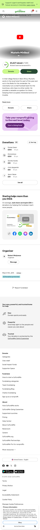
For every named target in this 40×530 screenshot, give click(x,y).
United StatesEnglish (21, 459)
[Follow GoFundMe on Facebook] (3, 466)
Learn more (31, 5)
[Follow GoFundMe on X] (11, 466)
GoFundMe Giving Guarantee (18, 338)
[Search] (3, 11)
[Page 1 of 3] (18, 55)
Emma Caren (12, 147)
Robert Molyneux (14, 255)
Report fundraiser (21, 288)
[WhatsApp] (20, 233)
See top (33, 142)
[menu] (36, 11)
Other (19, 273)
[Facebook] (15, 233)
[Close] (36, 4)
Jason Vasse (12, 174)
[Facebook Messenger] (25, 233)
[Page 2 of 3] (20, 55)
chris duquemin (13, 167)
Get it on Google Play (8, 471)
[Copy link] (9, 233)
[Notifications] (32, 11)
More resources (8, 450)
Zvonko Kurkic (13, 161)
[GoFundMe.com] (20, 11)
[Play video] (20, 37)
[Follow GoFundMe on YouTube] (7, 466)
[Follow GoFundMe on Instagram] (15, 466)
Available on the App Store (19, 471)
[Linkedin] (31, 233)
